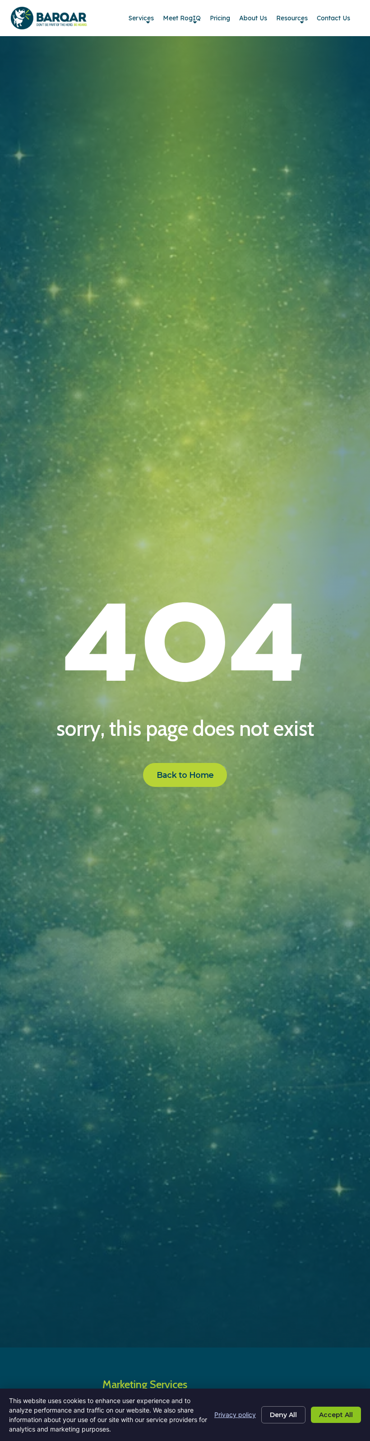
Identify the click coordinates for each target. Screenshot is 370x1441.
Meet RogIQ (182, 18)
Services (141, 18)
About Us (253, 18)
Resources (292, 18)
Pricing (220, 18)
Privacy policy (235, 1414)
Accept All (336, 1415)
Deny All (283, 1415)
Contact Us (333, 18)
